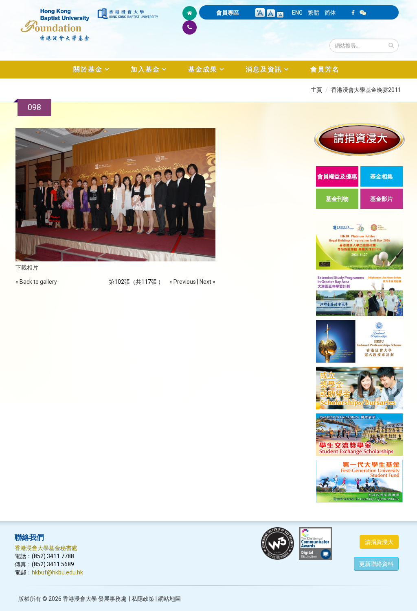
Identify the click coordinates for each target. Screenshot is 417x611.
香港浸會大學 (80, 599)
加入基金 (145, 69)
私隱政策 (143, 599)
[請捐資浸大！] (359, 139)
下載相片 (26, 267)
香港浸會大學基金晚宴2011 (366, 90)
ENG (297, 12)
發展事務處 (112, 599)
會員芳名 (325, 69)
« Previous (182, 281)
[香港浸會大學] (127, 13)
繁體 (313, 12)
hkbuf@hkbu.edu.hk (57, 572)
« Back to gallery (36, 281)
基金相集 (381, 176)
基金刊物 (337, 199)
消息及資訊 (264, 69)
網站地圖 (169, 599)
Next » (207, 281)
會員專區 (227, 12)
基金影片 (381, 199)
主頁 (316, 90)
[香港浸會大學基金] (55, 20)
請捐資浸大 (379, 542)
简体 (330, 12)
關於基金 (88, 69)
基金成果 (202, 69)
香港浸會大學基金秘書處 (46, 548)
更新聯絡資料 (376, 564)
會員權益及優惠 (337, 176)
